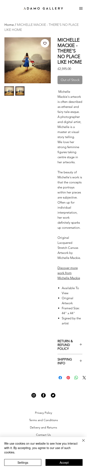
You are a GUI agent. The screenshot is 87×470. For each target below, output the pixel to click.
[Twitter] (53, 395)
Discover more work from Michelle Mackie (69, 273)
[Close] (81, 443)
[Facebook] (43, 395)
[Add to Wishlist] (45, 43)
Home (9, 25)
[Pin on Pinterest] (68, 377)
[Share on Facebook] (60, 377)
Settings (22, 462)
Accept (64, 462)
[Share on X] (84, 377)
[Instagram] (33, 395)
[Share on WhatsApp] (76, 377)
